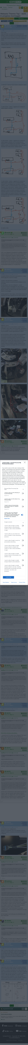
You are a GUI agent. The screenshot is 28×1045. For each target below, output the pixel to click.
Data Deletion (6, 582)
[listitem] (14, 489)
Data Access (14, 582)
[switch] (22, 493)
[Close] (25, 462)
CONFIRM (8, 577)
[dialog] (14, 522)
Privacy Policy (22, 582)
